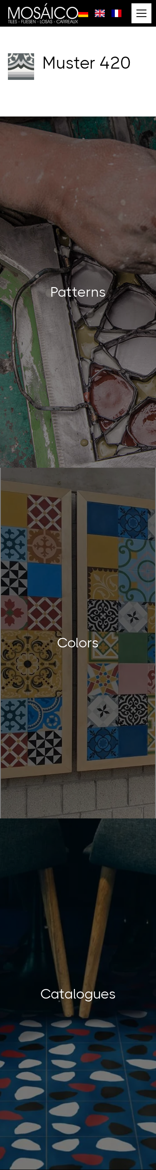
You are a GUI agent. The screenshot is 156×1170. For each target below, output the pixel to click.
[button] (139, 13)
